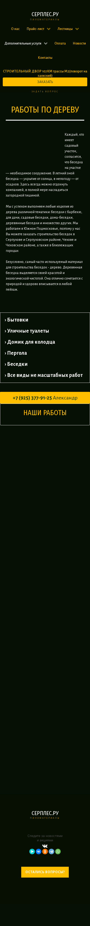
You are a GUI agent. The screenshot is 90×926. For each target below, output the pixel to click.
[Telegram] (51, 851)
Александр (45, 398)
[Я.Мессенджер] (32, 851)
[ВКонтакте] (38, 851)
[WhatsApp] (58, 851)
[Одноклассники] (45, 851)
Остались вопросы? (45, 872)
